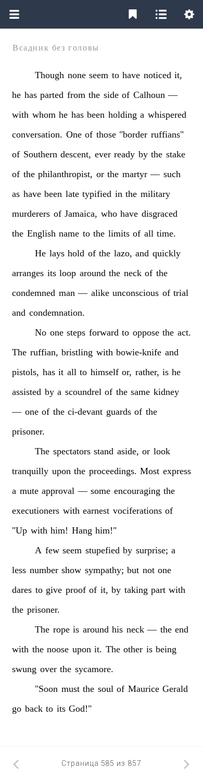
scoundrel (83, 392)
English (41, 233)
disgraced (159, 213)
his (117, 629)
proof (76, 590)
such (172, 174)
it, (178, 75)
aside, (128, 451)
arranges (28, 273)
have (131, 75)
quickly (167, 253)
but (133, 570)
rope (61, 629)
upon (61, 471)
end (181, 629)
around (93, 273)
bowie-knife (138, 352)
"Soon (46, 689)
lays (57, 253)
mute (29, 491)
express (177, 471)
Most (149, 471)
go (16, 708)
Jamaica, (81, 213)
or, (127, 372)
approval (58, 491)
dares (22, 590)
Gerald (175, 689)
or (100, 174)
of (126, 95)
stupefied (102, 550)
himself (105, 372)
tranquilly (30, 471)
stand (103, 451)
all (149, 233)
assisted (26, 392)
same (140, 392)
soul (105, 689)
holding (122, 114)
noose (58, 649)
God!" (80, 708)
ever (103, 154)
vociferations (137, 510)
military (155, 194)
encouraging (137, 491)
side (111, 95)
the (94, 95)
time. (166, 233)
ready (124, 154)
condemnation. (57, 312)
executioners (35, 510)
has (30, 95)
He (40, 253)
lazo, (123, 253)
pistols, (25, 372)
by (143, 154)
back (34, 708)
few (52, 550)
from (76, 95)
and (142, 253)
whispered (167, 114)
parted (52, 95)
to (115, 75)
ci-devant (85, 411)
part (158, 590)
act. (184, 332)
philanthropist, (65, 174)
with (20, 114)
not (149, 570)
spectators (72, 451)
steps (76, 332)
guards (118, 411)
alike (100, 293)
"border (133, 134)
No (40, 332)
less (19, 570)
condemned (33, 293)
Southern (40, 154)
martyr (134, 174)
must (70, 689)
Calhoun (149, 95)
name (69, 233)
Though (49, 75)
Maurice (143, 689)
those (106, 134)
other (133, 649)
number (44, 570)
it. (98, 649)
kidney (166, 392)
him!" (106, 530)
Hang (82, 530)
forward (104, 332)
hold (76, 253)
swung (24, 669)
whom (44, 114)
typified (96, 194)
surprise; (152, 550)
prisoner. (28, 431)
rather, (147, 372)
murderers (31, 213)
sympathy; (104, 570)
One (74, 134)
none (77, 75)
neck (133, 273)
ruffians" (167, 134)
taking (136, 590)
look (162, 451)
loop (67, 273)
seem (98, 75)
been (96, 114)
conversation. (37, 134)
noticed (157, 75)
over (48, 669)
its (51, 273)
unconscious (135, 293)
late (72, 194)
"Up (19, 530)
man (67, 293)
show (71, 570)
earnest (96, 510)
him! (59, 530)
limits (119, 233)
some (100, 491)
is (165, 372)
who (109, 213)
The (19, 352)
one (57, 332)
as (16, 194)
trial (180, 293)
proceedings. (113, 471)
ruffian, (44, 352)
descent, (75, 154)
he (16, 95)
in (118, 194)
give (54, 590)
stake (175, 154)
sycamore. (94, 669)
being (166, 649)
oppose (146, 332)
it (61, 372)
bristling (77, 352)
